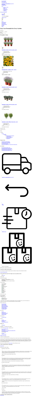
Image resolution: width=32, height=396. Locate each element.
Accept (1, 344)
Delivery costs (5, 8)
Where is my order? (5, 7)
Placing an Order (4, 304)
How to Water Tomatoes (5, 143)
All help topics (5, 10)
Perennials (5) (8, 138)
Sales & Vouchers (4, 307)
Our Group (3, 321)
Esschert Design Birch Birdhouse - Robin (7, 150)
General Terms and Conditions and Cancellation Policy (8, 330)
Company (3, 333)
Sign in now (3, 14)
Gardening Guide (4, 317)
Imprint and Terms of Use (5, 329)
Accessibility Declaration (5, 331)
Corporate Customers (4, 308)
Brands (3, 133)
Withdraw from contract (3, 335)
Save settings (2, 394)
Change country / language (8, 326)
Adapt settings (10, 344)
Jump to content (4, 1)
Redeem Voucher (4, 314)
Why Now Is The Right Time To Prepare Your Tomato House (9, 144)
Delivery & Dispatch (4, 305)
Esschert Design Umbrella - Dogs (6, 147)
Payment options (5, 9)
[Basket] (17, 20)
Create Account (4, 312)
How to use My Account (5, 306)
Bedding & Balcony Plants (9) (10, 135)
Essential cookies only (5, 344)
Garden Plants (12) (9, 136)
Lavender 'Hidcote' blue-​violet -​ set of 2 (10, 121)
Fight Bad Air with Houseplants (6, 141)
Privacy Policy (2, 395)
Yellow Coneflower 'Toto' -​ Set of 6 (9, 69)
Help (2, 6)
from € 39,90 (8, 3)
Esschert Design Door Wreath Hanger (6, 149)
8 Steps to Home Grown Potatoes (6, 142)
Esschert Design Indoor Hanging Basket (7, 148)
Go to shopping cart (4, 2)
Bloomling (4, 134)
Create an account (4, 17)
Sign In (3, 311)
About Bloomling (4, 320)
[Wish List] (2, 18)
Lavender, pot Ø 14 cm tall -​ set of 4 (9, 104)
